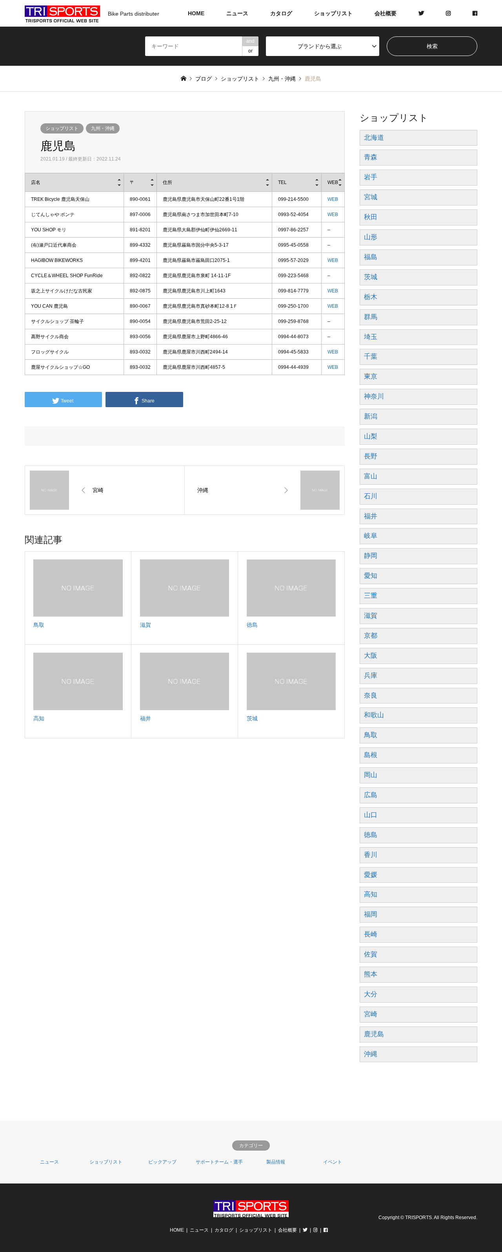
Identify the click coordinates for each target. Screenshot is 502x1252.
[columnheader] (74, 182)
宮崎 (370, 1014)
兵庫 (370, 675)
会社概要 (386, 13)
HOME (196, 13)
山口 (370, 815)
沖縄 (370, 1054)
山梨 (370, 436)
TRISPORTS (418, 1217)
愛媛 (370, 875)
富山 (370, 476)
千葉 (370, 356)
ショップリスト (333, 13)
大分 (370, 994)
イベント (332, 1162)
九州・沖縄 (103, 128)
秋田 (370, 217)
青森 (370, 157)
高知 (370, 894)
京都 (370, 635)
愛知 (370, 575)
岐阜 (370, 535)
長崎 (370, 934)
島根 (370, 755)
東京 (370, 376)
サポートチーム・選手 (219, 1162)
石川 (370, 496)
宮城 (370, 197)
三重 (370, 595)
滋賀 (370, 615)
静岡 (370, 555)
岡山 (370, 775)
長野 (370, 456)
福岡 (370, 914)
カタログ (281, 13)
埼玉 (370, 337)
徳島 (370, 835)
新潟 (370, 416)
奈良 (370, 695)
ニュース (237, 13)
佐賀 (370, 954)
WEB (332, 199)
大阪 (370, 655)
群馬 (370, 317)
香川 (370, 855)
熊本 (370, 974)
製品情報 (275, 1162)
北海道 (374, 137)
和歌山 (374, 715)
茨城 (370, 277)
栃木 (370, 297)
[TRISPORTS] (251, 1212)
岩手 (370, 177)
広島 (370, 795)
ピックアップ (162, 1162)
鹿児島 (374, 1034)
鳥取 (370, 735)
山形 (370, 237)
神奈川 (374, 396)
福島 (370, 257)
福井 (370, 516)
